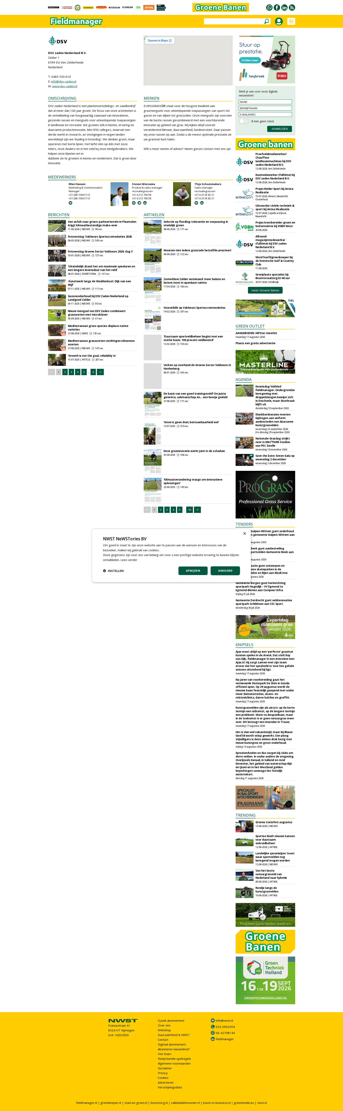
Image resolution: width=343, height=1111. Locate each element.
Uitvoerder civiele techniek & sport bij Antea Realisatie (274, 207)
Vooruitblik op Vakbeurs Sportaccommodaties (194, 307)
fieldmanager (225, 1039)
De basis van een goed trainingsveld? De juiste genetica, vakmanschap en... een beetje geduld (195, 395)
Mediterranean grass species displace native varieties (98, 327)
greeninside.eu (244, 1103)
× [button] (244, 533)
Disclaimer (165, 1068)
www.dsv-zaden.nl (64, 86)
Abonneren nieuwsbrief (173, 1049)
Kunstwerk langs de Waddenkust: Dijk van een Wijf (99, 283)
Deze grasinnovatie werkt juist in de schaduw (194, 451)
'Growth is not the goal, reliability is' (92, 355)
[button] (113, 571)
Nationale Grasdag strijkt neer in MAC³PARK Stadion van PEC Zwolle (272, 441)
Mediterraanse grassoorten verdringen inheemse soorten (101, 342)
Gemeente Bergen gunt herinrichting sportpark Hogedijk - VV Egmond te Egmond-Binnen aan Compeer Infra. (261, 586)
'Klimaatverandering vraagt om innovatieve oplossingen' (193, 481)
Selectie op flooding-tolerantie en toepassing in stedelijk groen (196, 223)
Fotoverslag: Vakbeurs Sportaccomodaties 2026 (100, 236)
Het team (164, 1054)
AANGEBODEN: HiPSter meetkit (256, 333)
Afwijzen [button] (193, 570)
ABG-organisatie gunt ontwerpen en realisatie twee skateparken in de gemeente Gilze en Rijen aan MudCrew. (262, 569)
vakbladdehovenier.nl (185, 1103)
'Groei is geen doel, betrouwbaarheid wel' (191, 422)
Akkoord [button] (225, 570)
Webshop (164, 1030)
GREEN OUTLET (250, 326)
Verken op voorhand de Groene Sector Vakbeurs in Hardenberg (197, 366)
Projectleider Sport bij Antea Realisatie (274, 190)
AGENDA (244, 379)
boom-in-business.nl (216, 1103)
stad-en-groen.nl (135, 1103)
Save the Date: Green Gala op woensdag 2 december (275, 457)
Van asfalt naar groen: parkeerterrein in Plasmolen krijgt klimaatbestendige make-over (102, 223)
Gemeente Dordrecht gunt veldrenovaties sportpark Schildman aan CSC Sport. (264, 602)
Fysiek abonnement (171, 1020)
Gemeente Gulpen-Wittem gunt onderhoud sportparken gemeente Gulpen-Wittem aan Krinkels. (265, 534)
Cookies (163, 1078)
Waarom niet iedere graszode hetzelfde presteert (197, 250)
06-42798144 (225, 1033)
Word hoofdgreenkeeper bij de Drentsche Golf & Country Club (274, 260)
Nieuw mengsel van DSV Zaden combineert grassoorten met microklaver (97, 312)
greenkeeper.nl (110, 1103)
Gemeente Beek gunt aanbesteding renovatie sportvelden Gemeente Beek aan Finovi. (265, 551)
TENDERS (244, 524)
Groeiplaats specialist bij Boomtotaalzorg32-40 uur (272, 276)
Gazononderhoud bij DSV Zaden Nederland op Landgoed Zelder (98, 298)
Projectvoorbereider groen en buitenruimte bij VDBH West (275, 224)
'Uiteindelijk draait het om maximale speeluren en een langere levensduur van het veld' (101, 268)
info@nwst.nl (224, 1020)
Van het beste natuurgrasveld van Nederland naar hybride (271, 874)
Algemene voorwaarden (174, 1063)
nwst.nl (262, 1103)
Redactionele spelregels (174, 1059)
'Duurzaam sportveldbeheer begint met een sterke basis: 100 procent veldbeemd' (193, 338)
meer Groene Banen (265, 290)
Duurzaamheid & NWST (174, 1035)
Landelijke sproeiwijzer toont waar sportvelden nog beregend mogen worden (275, 856)
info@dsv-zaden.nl (63, 81)
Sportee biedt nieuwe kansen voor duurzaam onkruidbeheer (275, 839)
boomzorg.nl (159, 1103)
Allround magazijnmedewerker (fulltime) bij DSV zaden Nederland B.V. (271, 241)
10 (189, 510)
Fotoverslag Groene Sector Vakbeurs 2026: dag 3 (100, 251)
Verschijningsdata (170, 1087)
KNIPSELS (244, 644)
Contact (163, 1040)
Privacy (163, 1073)
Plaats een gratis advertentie (256, 343)
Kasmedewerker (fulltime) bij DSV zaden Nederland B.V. (275, 176)
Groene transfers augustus (273, 822)
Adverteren (165, 1082)
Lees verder (128, 560)
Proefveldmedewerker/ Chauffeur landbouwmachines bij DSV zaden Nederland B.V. (273, 159)
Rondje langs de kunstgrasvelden (266, 889)
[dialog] (171, 555)
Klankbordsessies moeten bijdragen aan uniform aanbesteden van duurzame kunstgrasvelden (274, 419)
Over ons (164, 1025)
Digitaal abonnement (172, 1044)
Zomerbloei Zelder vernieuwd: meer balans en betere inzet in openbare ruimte (194, 280)
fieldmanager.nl (86, 1103)
